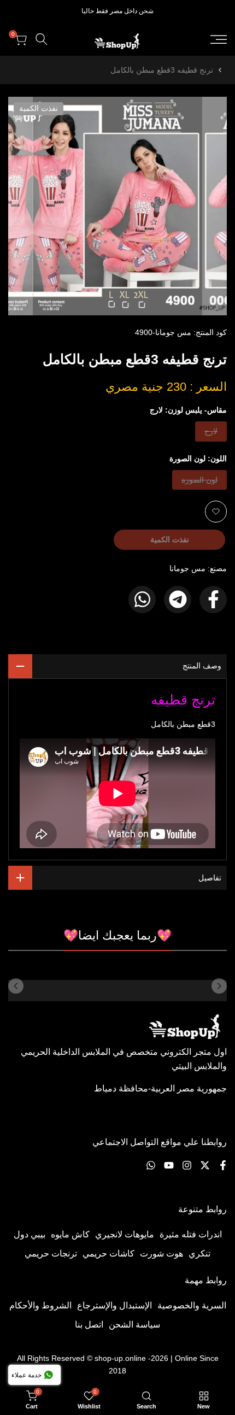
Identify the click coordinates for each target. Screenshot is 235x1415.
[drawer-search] (42, 39)
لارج (209, 433)
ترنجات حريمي (51, 1253)
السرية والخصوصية (191, 1305)
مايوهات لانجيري (124, 1234)
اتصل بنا (89, 1324)
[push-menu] (218, 39)
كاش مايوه (70, 1234)
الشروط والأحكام (40, 1305)
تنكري (199, 1253)
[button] (216, 511)
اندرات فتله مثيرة (191, 1234)
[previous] (219, 986)
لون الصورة (199, 482)
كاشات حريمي (108, 1253)
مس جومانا (187, 568)
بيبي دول (29, 1234)
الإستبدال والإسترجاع (114, 1305)
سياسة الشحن (134, 1324)
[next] (16, 986)
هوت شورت (161, 1253)
